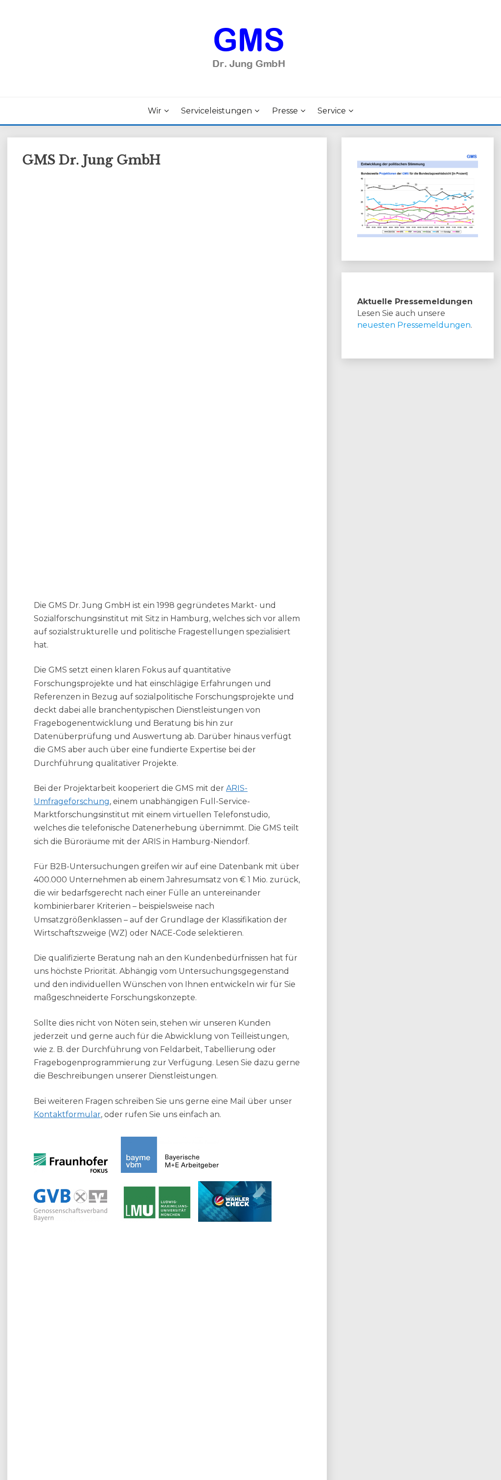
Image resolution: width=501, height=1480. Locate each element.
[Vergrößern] (465, 166)
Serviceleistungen (216, 110)
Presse (285, 110)
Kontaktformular (67, 1114)
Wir (154, 110)
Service (332, 110)
